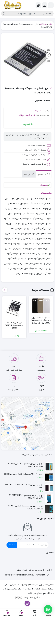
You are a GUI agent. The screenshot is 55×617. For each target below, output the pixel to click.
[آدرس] (27, 423)
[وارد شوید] (44, 5)
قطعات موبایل (24, 115)
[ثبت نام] (38, 5)
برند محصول (42, 174)
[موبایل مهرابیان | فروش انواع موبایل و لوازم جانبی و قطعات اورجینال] (12, 5)
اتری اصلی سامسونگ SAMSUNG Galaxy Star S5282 (14, 325)
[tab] (43, 174)
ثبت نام (12, 544)
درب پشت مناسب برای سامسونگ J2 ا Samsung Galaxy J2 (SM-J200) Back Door (41, 321)
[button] (48, 609)
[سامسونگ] (27, 185)
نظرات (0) (27, 174)
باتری (33, 115)
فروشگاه (43, 24)
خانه (50, 24)
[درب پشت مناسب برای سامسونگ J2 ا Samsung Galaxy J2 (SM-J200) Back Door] (41, 305)
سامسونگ (38, 110)
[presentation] (4, 289)
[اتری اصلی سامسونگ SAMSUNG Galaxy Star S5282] (14, 308)
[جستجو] (4, 13)
